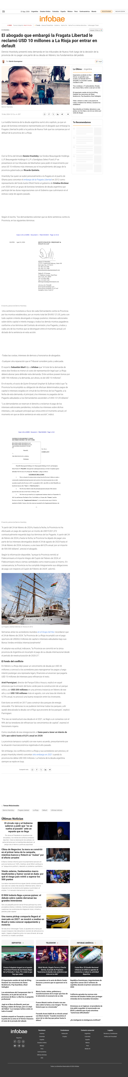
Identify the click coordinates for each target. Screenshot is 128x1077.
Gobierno (57, 25)
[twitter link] (19, 1041)
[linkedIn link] (23, 1045)
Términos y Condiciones (110, 1033)
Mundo (94, 11)
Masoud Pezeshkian (47, 25)
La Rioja (35, 810)
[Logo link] (52, 18)
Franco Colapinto (22, 25)
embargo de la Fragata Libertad (37, 179)
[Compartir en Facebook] (49, 114)
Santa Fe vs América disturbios (77, 25)
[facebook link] (14, 1041)
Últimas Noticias (42, 1055)
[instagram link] (23, 1041)
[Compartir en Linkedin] (57, 114)
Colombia (55, 11)
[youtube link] (14, 1045)
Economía (5, 30)
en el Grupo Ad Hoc (46, 632)
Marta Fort (64, 25)
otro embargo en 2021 (42, 754)
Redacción (65, 1033)
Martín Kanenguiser (15, 61)
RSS (42, 1058)
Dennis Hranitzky (8, 810)
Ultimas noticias (56, 810)
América (42, 1033)
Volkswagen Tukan (93, 25)
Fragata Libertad (23, 810)
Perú (76, 11)
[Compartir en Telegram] (62, 114)
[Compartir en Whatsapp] (44, 114)
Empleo (65, 1036)
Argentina (34, 11)
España (63, 11)
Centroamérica (84, 11)
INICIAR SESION (120, 11)
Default (44, 810)
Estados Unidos (45, 11)
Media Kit (87, 1048)
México (70, 11)
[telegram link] (19, 1045)
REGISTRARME (106, 11)
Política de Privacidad (110, 1036)
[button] (3, 11)
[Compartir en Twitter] (53, 114)
